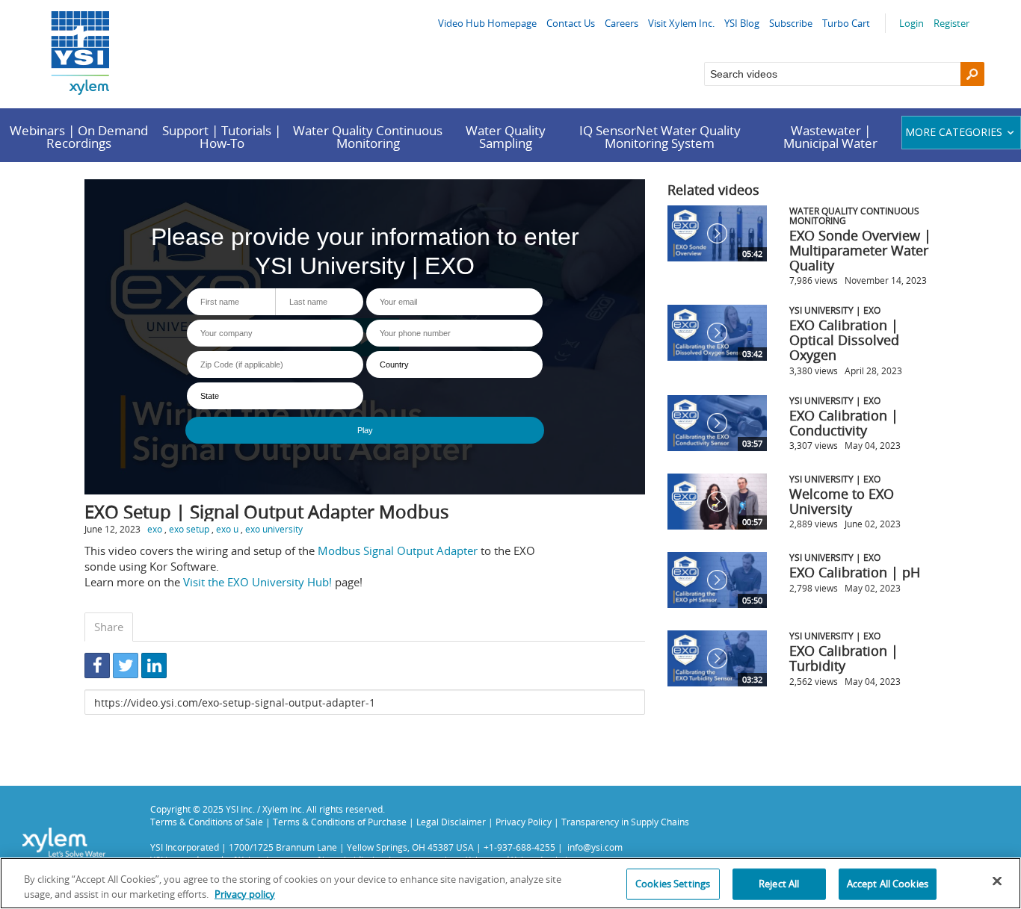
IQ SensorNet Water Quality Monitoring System (660, 137)
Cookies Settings (672, 883)
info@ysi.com (595, 847)
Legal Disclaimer (451, 822)
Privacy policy (245, 893)
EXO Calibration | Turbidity (843, 658)
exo (154, 529)
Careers (621, 23)
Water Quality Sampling (506, 137)
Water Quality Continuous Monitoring (367, 137)
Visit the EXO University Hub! (257, 581)
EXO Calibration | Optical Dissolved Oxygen (844, 340)
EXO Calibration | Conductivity (843, 422)
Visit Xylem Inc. (681, 23)
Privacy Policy (524, 822)
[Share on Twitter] (125, 665)
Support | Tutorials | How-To (221, 137)
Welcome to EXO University (841, 501)
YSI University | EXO (834, 310)
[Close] (997, 881)
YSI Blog (741, 23)
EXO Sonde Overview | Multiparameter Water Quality (860, 250)
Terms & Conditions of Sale (206, 822)
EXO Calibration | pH (854, 572)
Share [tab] (108, 626)
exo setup (189, 529)
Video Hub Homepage (487, 23)
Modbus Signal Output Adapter (398, 550)
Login (911, 23)
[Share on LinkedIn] (154, 665)
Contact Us (570, 23)
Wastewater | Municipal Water (830, 137)
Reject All (779, 883)
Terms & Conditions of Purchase (340, 822)
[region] (510, 883)
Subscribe (790, 23)
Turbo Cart (846, 23)
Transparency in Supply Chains (625, 822)
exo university (274, 529)
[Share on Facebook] (97, 665)
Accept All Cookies (887, 883)
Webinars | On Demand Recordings (79, 137)
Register (951, 23)
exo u (227, 529)
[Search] (972, 74)
